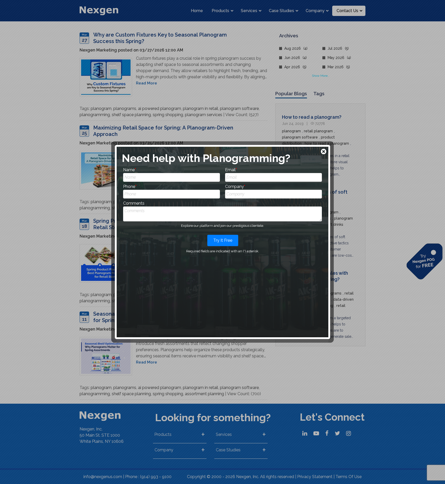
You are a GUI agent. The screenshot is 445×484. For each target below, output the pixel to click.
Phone (129, 186)
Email (231, 169)
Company (235, 186)
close (324, 152)
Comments (133, 203)
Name (129, 169)
